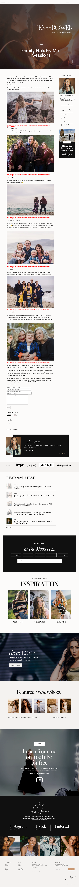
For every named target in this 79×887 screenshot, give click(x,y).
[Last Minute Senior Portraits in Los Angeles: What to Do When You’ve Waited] (9, 521)
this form (29, 380)
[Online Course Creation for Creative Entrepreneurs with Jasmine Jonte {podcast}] (9, 503)
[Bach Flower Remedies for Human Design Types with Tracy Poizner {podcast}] (9, 495)
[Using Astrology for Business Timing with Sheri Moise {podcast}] (9, 486)
